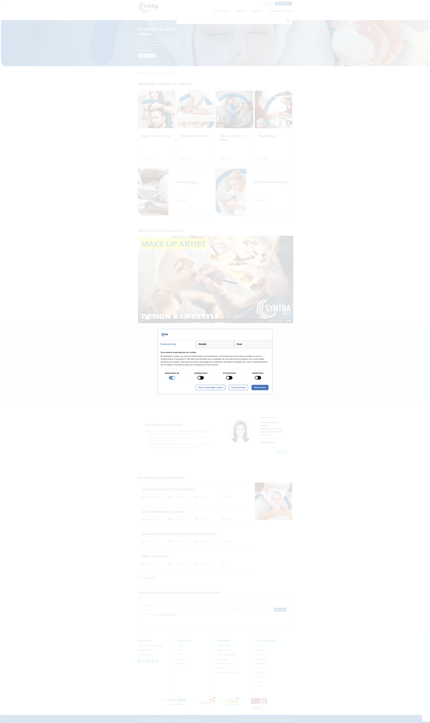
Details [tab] (203, 344)
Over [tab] (239, 344)
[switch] (200, 377)
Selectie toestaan (238, 387)
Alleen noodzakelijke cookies (210, 387)
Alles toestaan (260, 387)
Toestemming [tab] (168, 344)
